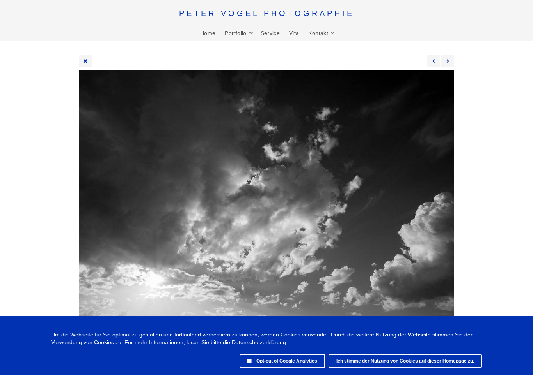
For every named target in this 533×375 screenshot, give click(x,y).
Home (207, 33)
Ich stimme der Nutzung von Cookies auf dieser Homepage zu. (405, 361)
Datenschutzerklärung (259, 342)
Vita (294, 33)
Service (270, 33)
